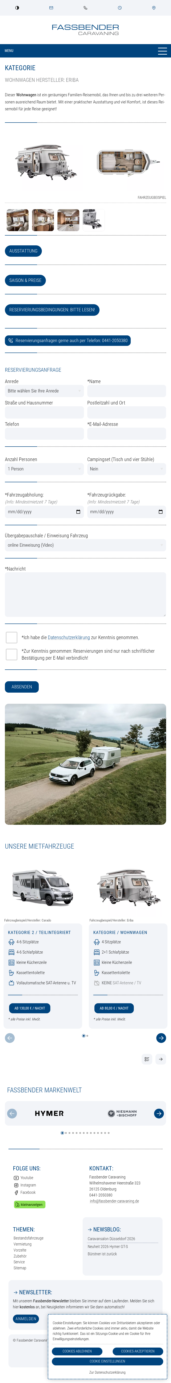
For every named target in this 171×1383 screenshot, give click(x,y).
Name (94, 381)
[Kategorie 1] (161, 1059)
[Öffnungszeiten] (120, 8)
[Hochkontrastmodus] (17, 8)
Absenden (22, 686)
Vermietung (23, 1244)
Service (19, 1262)
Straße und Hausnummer (29, 403)
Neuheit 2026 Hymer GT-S (108, 1246)
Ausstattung (23, 251)
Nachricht (15, 569)
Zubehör (20, 1256)
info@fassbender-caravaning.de (114, 1201)
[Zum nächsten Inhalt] (159, 1113)
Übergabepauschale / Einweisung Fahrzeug (46, 535)
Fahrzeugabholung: (31, 498)
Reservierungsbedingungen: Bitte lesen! (52, 309)
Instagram (28, 1185)
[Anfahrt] (154, 8)
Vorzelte (20, 1250)
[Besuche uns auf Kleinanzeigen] (29, 1204)
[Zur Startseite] (85, 30)
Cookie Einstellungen (107, 1361)
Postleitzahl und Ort (106, 403)
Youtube (26, 1177)
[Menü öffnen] (85, 50)
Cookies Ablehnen (77, 1351)
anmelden (26, 1318)
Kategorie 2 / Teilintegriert (39, 932)
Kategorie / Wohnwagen (120, 932)
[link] (85, 8)
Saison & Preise (25, 280)
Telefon (12, 424)
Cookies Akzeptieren (138, 1351)
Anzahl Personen (21, 459)
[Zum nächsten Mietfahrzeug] (161, 1038)
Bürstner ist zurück (102, 1254)
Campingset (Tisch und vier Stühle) (120, 459)
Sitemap (20, 1268)
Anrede (11, 381)
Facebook (28, 1192)
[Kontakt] (51, 8)
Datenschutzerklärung (69, 637)
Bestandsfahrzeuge (28, 1238)
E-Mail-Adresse (102, 424)
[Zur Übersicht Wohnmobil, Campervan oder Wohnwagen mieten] (147, 1059)
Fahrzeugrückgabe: (113, 498)
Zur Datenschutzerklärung (107, 1372)
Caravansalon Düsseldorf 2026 (111, 1238)
